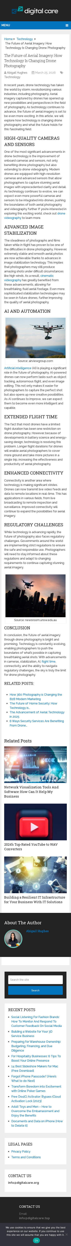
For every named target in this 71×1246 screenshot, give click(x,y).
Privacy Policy (20, 1151)
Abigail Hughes (17, 72)
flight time (49, 661)
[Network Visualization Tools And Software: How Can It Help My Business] (35, 764)
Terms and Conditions (26, 1157)
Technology (12, 77)
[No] (66, 1234)
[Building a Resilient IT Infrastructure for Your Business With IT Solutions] (35, 874)
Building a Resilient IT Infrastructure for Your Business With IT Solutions (34, 899)
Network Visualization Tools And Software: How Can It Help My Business (31, 791)
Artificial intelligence (17, 368)
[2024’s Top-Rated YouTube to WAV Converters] (35, 822)
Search (35, 990)
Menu (5, 25)
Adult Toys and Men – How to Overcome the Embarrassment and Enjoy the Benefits (35, 1111)
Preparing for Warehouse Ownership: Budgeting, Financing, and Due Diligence (36, 1046)
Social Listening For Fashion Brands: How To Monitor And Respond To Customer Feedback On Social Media (36, 1021)
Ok (36, 1240)
